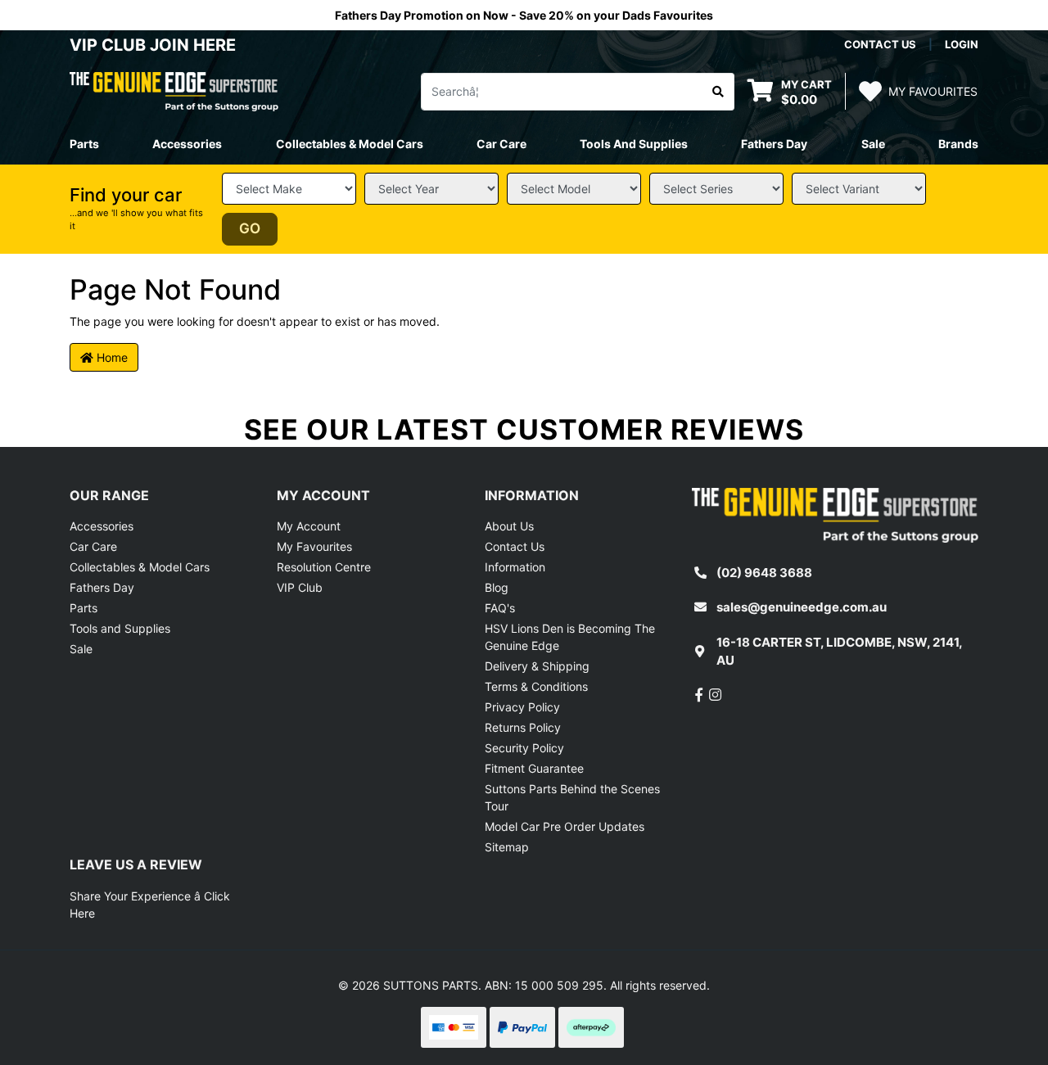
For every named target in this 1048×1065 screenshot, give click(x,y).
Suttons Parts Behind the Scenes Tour (572, 797)
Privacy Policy (522, 707)
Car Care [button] (501, 144)
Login (961, 44)
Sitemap (507, 847)
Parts (83, 608)
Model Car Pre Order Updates (564, 826)
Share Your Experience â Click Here (150, 904)
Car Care (93, 546)
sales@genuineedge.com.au (801, 607)
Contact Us (514, 546)
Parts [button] (84, 144)
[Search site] (718, 92)
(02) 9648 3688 (764, 572)
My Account (309, 526)
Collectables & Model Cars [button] (349, 144)
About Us (509, 526)
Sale (873, 144)
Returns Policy (523, 727)
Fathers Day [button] (774, 144)
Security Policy (524, 748)
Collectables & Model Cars (140, 567)
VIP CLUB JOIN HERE (155, 45)
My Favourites (314, 546)
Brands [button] (958, 144)
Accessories (101, 526)
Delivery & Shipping (537, 666)
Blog (496, 587)
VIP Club (300, 587)
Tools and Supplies (120, 628)
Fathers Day (102, 587)
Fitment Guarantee (534, 768)
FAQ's (500, 608)
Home (110, 357)
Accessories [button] (187, 144)
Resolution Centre (324, 567)
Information (515, 567)
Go (249, 228)
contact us (880, 44)
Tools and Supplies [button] (634, 144)
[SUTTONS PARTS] (174, 90)
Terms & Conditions (536, 686)
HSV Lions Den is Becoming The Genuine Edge (570, 636)
